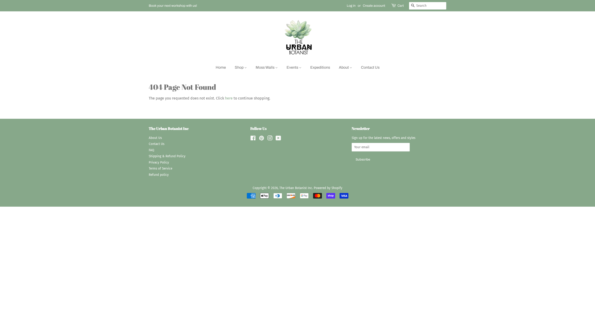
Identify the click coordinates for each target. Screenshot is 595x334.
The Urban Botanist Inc (295, 188)
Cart (400, 5)
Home (221, 67)
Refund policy (159, 175)
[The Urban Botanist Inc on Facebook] (253, 139)
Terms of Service (160, 168)
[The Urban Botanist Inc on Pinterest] (261, 139)
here (229, 98)
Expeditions (320, 67)
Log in (351, 5)
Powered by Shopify (328, 188)
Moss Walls (265, 67)
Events (293, 67)
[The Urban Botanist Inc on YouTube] (278, 139)
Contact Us (370, 67)
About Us (155, 138)
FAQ (151, 150)
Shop (239, 67)
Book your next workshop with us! (173, 5)
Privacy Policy (159, 162)
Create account (374, 5)
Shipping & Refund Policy (167, 156)
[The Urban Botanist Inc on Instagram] (269, 139)
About (344, 67)
